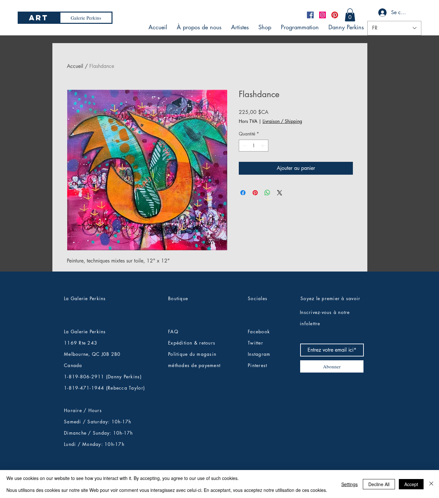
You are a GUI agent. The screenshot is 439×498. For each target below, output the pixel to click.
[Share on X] (279, 193)
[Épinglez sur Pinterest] (255, 193)
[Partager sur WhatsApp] (267, 193)
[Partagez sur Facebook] (243, 193)
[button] (350, 15)
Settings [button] (349, 484)
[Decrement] (244, 145)
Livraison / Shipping (282, 121)
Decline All (379, 484)
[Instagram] (322, 15)
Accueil (75, 66)
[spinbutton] (253, 145)
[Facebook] (310, 15)
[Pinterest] (334, 15)
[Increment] (263, 145)
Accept (411, 484)
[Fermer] (431, 484)
